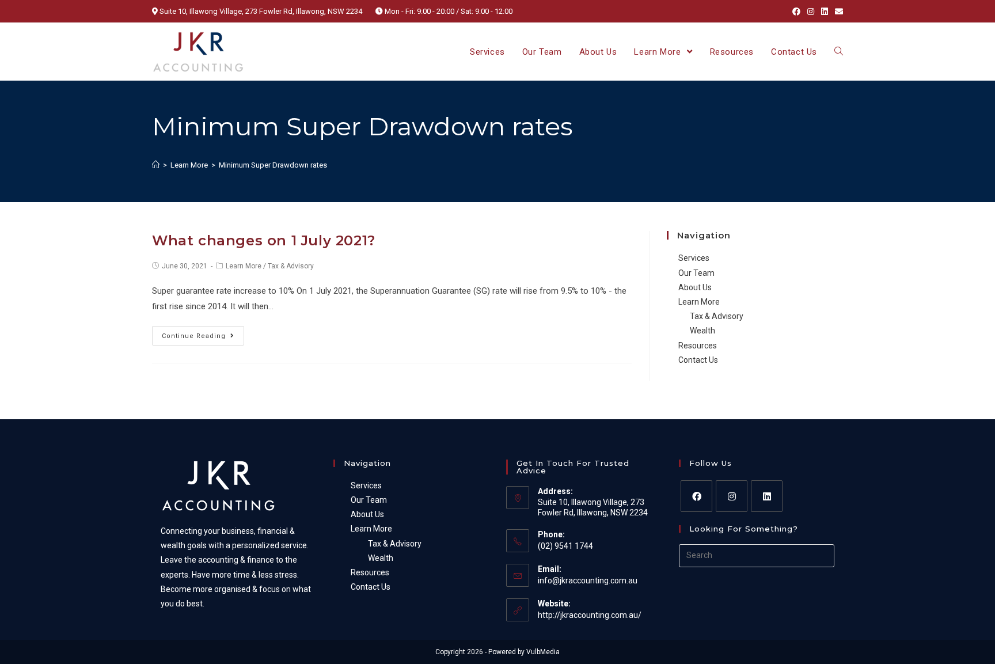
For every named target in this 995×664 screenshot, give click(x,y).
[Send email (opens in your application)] (837, 11)
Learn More (243, 266)
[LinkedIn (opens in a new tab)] (824, 11)
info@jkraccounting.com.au (587, 580)
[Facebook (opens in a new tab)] (796, 11)
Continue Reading (194, 336)
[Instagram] (731, 496)
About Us (695, 287)
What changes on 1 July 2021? (263, 240)
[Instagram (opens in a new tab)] (811, 11)
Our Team (696, 273)
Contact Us (698, 360)
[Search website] (839, 52)
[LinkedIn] (767, 496)
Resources (697, 345)
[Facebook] (696, 496)
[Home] (155, 165)
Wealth (702, 330)
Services (693, 258)
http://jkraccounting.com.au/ (589, 615)
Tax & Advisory (291, 266)
